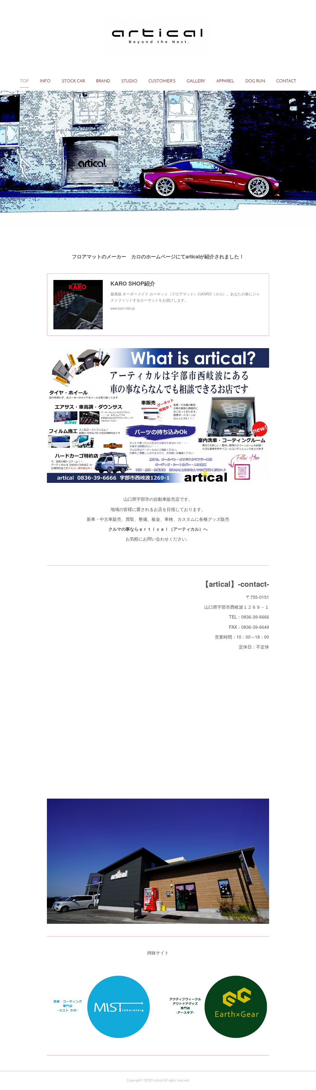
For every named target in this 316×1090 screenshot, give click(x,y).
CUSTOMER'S (162, 81)
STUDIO (129, 81)
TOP (24, 81)
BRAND (103, 81)
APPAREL (225, 81)
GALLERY (196, 81)
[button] (24, 81)
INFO (45, 81)
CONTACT (286, 81)
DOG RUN (255, 81)
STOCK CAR (73, 81)
